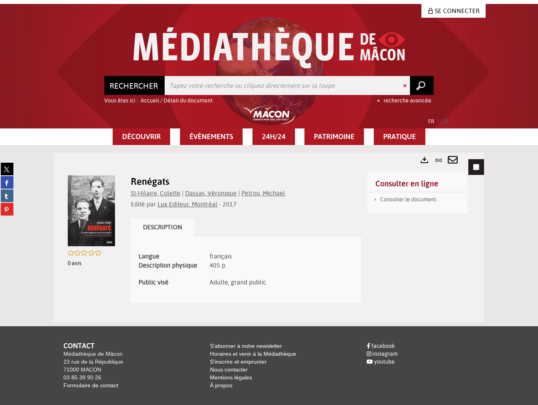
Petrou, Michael (263, 193)
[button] (141, 136)
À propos (221, 385)
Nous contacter (229, 369)
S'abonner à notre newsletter (246, 346)
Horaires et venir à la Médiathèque (253, 354)
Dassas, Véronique (211, 193)
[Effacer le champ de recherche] (405, 85)
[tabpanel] (269, 237)
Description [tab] (162, 227)
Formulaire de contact (90, 385)
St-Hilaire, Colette (155, 193)
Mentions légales (231, 377)
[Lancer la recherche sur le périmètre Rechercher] (422, 85)
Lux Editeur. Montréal (187, 204)
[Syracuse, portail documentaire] (269, 48)
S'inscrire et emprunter (238, 362)
